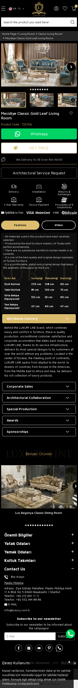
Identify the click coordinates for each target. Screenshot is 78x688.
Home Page (9, 33)
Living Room (27, 33)
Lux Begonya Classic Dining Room (38, 513)
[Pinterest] (49, 648)
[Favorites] (65, 8)
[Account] (56, 8)
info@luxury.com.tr (17, 610)
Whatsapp (39, 134)
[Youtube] (39, 648)
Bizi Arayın (17, 576)
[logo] (39, 8)
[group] (39, 65)
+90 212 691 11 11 (27, 596)
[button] (30, 89)
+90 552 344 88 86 (28, 599)
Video (59, 225)
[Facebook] (18, 648)
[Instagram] (28, 648)
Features (20, 225)
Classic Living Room (50, 33)
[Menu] (3, 8)
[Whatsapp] (59, 648)
